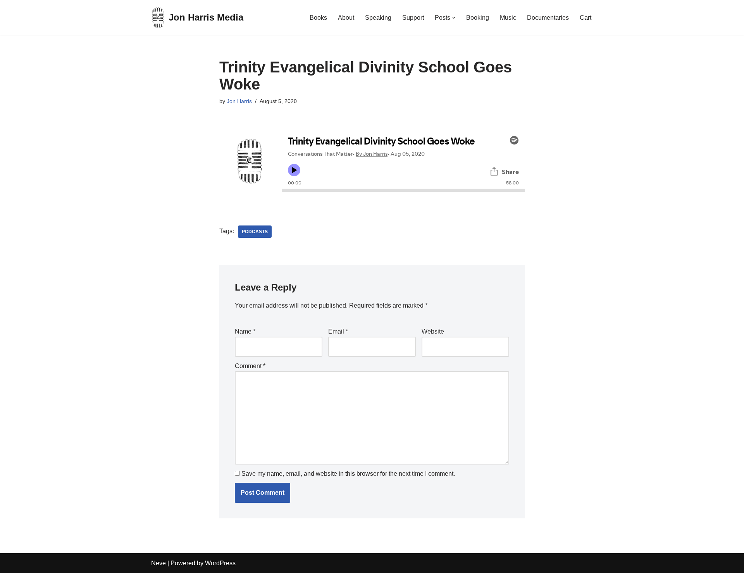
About (346, 17)
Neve (158, 563)
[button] (453, 17)
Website (433, 331)
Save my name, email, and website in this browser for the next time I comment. (348, 473)
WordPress (220, 563)
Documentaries (548, 17)
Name (245, 331)
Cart (585, 17)
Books (318, 17)
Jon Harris (239, 101)
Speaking (378, 17)
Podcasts (255, 231)
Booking (477, 17)
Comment (250, 366)
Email (338, 331)
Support (413, 17)
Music (508, 17)
